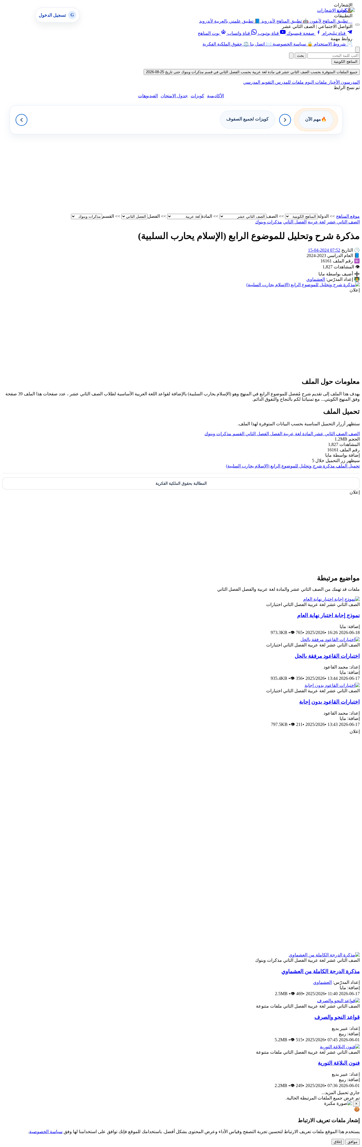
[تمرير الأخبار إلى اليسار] (21, 120)
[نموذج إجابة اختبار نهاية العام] (331, 599)
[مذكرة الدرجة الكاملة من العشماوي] (324, 954)
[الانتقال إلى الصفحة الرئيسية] (346, 10)
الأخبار (333, 82)
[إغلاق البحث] (291, 56)
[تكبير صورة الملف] (303, 284)
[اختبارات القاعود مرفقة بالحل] (330, 639)
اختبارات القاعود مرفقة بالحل (327, 656)
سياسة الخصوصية (46, 1131)
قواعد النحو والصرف (337, 1017)
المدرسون (350, 82)
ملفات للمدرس (289, 82)
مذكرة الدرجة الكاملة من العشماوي (320, 971)
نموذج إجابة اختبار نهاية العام (328, 615)
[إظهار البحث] (357, 50)
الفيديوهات (148, 95)
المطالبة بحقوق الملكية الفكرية (181, 483)
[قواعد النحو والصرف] (338, 1000)
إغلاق (338, 1142)
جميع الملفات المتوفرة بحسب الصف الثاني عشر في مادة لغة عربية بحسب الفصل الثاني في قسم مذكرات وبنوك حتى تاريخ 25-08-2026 (251, 72)
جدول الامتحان (174, 95)
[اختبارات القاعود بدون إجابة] (332, 685)
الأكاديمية (215, 95)
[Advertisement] (190, 174)
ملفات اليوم (315, 82)
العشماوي (315, 279)
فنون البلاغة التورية (339, 1063)
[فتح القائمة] (357, 24)
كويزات (197, 95)
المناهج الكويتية (345, 61)
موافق (352, 1142)
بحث (300, 55)
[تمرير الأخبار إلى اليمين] (285, 120)
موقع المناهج (348, 216)
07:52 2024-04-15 (324, 250)
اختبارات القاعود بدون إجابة (329, 702)
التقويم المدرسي (258, 82)
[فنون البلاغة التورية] (340, 1046)
